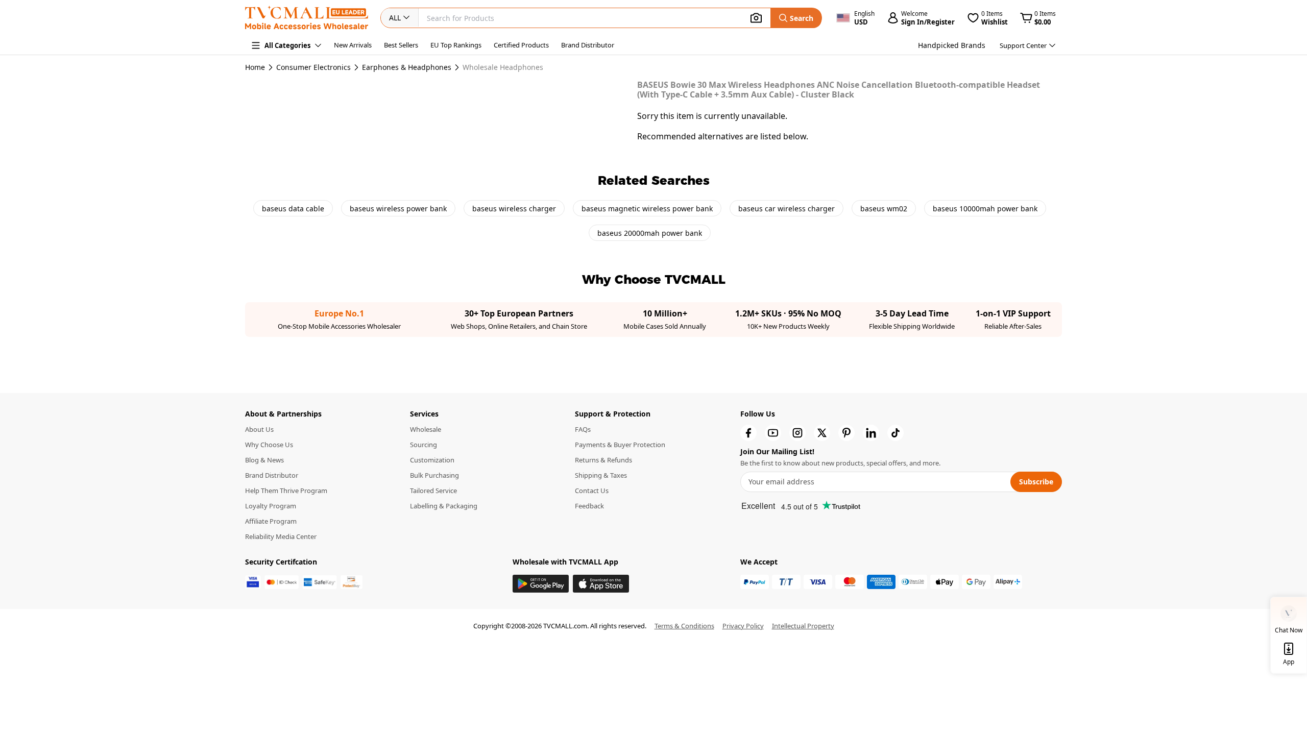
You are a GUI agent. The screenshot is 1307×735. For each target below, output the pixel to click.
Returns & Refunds (603, 459)
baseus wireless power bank (398, 208)
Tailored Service (433, 490)
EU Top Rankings (455, 45)
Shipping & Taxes (601, 475)
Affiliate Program (271, 521)
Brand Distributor (587, 45)
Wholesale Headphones (503, 67)
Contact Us (592, 490)
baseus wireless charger (514, 208)
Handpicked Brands (951, 45)
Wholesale (425, 429)
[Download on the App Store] (601, 584)
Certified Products (521, 45)
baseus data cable (293, 208)
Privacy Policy (743, 625)
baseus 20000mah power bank (649, 233)
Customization (432, 459)
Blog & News (264, 459)
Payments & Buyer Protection (620, 444)
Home (255, 67)
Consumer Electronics (313, 67)
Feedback (589, 505)
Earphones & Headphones (406, 67)
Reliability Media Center (281, 536)
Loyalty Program (270, 505)
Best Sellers (401, 45)
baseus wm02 (883, 208)
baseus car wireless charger (786, 208)
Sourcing (423, 444)
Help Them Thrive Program (286, 490)
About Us (259, 429)
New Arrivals (353, 45)
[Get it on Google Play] (541, 584)
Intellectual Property (803, 625)
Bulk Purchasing (434, 475)
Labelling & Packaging (443, 505)
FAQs (583, 429)
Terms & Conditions (684, 625)
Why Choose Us (269, 444)
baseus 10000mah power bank (985, 208)
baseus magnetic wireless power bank (647, 208)
